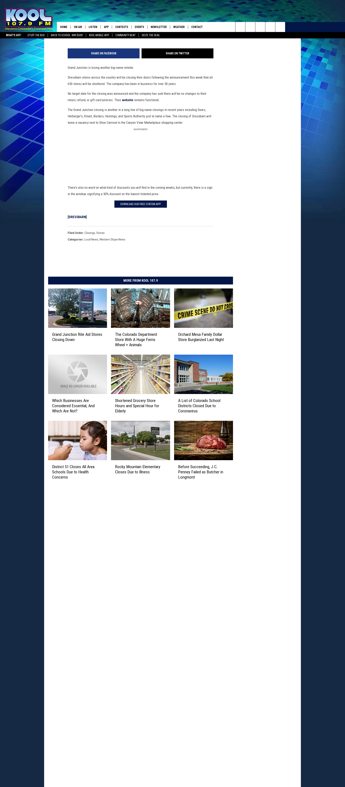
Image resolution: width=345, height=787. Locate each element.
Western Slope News (112, 239)
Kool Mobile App (99, 35)
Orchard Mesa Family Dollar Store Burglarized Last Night (201, 337)
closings (89, 232)
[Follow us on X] (270, 27)
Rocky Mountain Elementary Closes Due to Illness (137, 469)
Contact (197, 27)
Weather (179, 27)
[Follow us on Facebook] (260, 27)
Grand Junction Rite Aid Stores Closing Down (77, 337)
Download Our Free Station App (140, 204)
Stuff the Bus (36, 35)
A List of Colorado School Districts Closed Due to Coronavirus (199, 405)
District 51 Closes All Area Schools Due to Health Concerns (73, 471)
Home (63, 27)
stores (100, 232)
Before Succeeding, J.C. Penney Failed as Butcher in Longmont (200, 471)
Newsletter (159, 27)
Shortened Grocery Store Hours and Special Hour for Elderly (137, 405)
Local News (91, 239)
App (106, 27)
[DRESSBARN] (77, 217)
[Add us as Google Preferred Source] (250, 27)
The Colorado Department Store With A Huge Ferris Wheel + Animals (136, 339)
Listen (93, 27)
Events (139, 27)
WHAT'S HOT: (14, 35)
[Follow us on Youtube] (280, 27)
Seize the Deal (151, 35)
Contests (121, 27)
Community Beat (125, 35)
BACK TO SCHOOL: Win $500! (67, 35)
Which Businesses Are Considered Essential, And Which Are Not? (73, 405)
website (127, 100)
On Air (78, 27)
